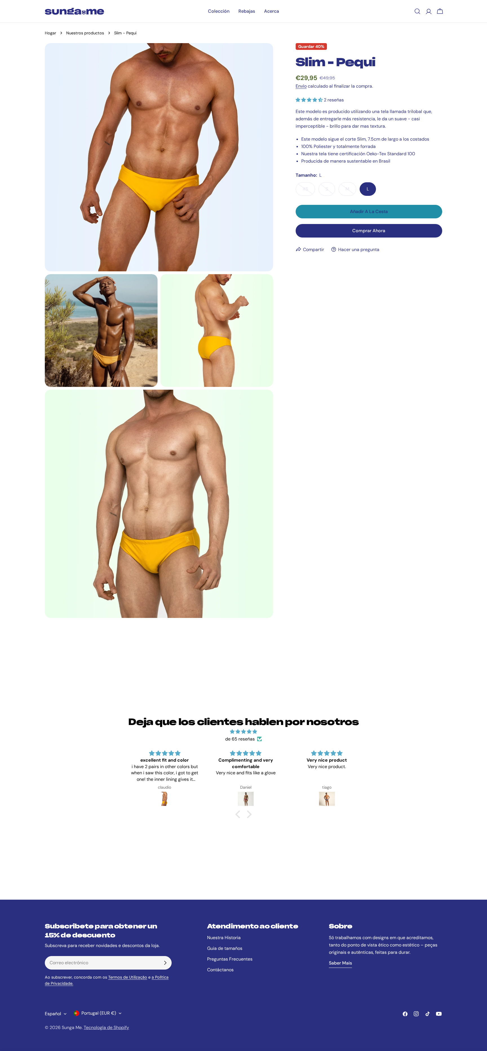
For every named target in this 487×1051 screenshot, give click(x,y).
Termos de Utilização (127, 977)
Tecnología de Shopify (106, 1027)
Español (53, 1014)
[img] (243, 731)
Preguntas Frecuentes (230, 959)
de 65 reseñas (240, 739)
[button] (239, 814)
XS (309, 191)
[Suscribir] (165, 963)
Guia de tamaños (224, 948)
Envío (301, 86)
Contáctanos (220, 970)
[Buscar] (417, 11)
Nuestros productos (85, 33)
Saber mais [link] (340, 963)
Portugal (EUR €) (98, 1013)
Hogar (50, 33)
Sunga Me (72, 1027)
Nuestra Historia (224, 938)
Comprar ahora (368, 230)
